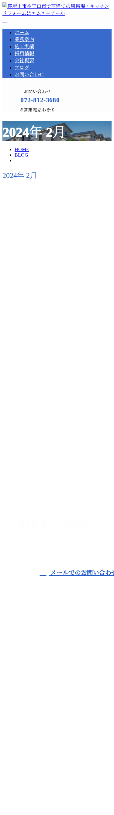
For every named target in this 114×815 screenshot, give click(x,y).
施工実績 (24, 46)
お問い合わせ (29, 74)
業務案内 (24, 39)
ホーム (22, 32)
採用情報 (24, 53)
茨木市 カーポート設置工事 (40, 463)
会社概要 (24, 60)
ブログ (22, 67)
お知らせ (34, 305)
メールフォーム (23, 116)
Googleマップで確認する (31, 752)
